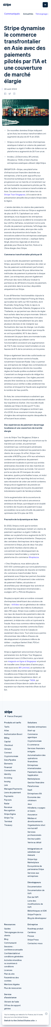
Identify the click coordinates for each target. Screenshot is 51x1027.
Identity (7, 774)
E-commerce (33, 744)
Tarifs (6, 726)
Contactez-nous (35, 943)
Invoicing (8, 777)
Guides (7, 928)
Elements (8, 763)
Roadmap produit (35, 928)
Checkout (8, 745)
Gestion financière (36, 782)
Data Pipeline (10, 760)
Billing (6, 737)
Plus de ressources (13, 988)
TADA (32, 680)
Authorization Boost (13, 734)
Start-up (31, 730)
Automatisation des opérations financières (37, 758)
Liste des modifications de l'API (35, 903)
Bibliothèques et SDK (37, 910)
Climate (7, 748)
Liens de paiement (12, 792)
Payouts (8, 799)
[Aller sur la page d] (7, 712)
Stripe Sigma (10, 814)
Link (6, 785)
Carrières (32, 932)
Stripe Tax (8, 817)
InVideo (15, 604)
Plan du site (9, 973)
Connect (8, 752)
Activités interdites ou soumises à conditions (13, 963)
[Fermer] (46, 1014)
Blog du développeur (37, 918)
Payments (8, 796)
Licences (8, 970)
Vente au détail (34, 842)
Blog (6, 939)
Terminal (8, 821)
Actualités (28, 13)
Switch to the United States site (19, 1020)
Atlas (6, 730)
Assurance (32, 814)
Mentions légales (12, 984)
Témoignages (42, 13)
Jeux (30, 804)
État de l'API (33, 897)
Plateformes (33, 786)
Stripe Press (33, 939)
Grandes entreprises (37, 726)
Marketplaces (34, 778)
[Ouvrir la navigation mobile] (45, 4)
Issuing (7, 781)
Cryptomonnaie (11, 756)
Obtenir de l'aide (11, 1001)
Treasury (8, 825)
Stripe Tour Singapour (15, 194)
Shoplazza (34, 557)
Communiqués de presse (18, 13)
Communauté (10, 942)
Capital (7, 741)
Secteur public (34, 838)
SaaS (30, 789)
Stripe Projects (34, 914)
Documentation (35, 886)
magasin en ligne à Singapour (22, 661)
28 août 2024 (10, 89)
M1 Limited (24, 667)
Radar (6, 803)
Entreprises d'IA (35, 793)
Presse (31, 936)
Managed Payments (13, 788)
